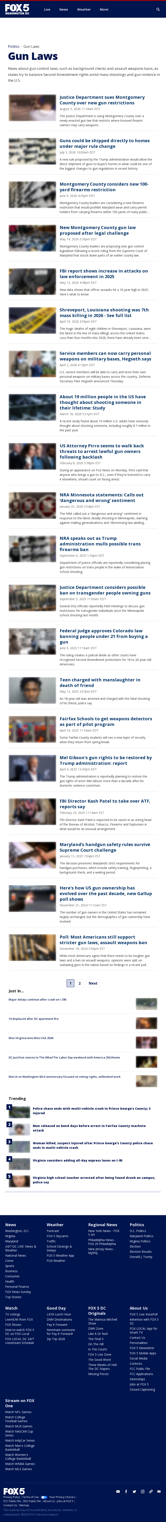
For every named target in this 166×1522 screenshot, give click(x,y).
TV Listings (12, 1314)
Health (9, 1281)
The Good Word (99, 1360)
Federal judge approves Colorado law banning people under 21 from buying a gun (104, 636)
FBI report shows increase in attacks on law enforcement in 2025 (104, 273)
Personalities (139, 1343)
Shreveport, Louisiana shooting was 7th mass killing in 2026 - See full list (104, 312)
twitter (134, 1491)
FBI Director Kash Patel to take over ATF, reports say (105, 804)
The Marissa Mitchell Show (102, 1321)
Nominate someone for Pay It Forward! (61, 1332)
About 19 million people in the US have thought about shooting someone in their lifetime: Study (103, 402)
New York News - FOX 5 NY (103, 1233)
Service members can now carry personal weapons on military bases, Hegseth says (105, 356)
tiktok (150, 1491)
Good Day (56, 1308)
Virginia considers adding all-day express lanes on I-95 (77, 1160)
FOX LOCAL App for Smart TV (143, 1330)
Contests (136, 1363)
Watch (11, 1308)
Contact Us (137, 1338)
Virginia (10, 1236)
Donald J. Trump (141, 1257)
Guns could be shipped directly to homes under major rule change (105, 143)
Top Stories (13, 1297)
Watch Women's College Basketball (18, 1457)
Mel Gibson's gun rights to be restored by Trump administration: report (106, 760)
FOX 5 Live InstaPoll (144, 1314)
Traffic (51, 1241)
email (159, 1491)
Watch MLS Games (18, 1469)
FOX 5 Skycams (57, 1236)
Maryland (11, 1241)
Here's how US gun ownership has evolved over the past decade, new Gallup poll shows (106, 893)
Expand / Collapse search (158, 9)
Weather (55, 1224)
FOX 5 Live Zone (99, 1354)
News (10, 1224)
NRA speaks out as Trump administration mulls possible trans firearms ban (100, 543)
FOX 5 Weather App (60, 1255)
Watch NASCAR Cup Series (19, 1433)
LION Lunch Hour (59, 1314)
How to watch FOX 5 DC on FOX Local (19, 1332)
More (104, 9)
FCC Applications (141, 1374)
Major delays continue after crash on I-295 (37, 999)
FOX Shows (13, 1325)
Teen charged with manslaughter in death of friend (100, 682)
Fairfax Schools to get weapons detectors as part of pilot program (106, 721)
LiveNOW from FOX (19, 1319)
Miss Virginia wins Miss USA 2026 (31, 1038)
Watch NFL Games (18, 1412)
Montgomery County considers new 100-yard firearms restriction (104, 187)
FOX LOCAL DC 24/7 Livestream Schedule (19, 1341)
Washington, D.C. (17, 1231)
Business (11, 1271)
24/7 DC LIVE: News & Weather (20, 1248)
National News (15, 1255)
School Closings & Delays (59, 1248)
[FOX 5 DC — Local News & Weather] (19, 9)
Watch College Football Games (16, 1419)
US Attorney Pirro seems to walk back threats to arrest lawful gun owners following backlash (102, 451)
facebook (126, 1491)
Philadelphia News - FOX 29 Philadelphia (102, 1242)
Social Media (138, 1358)
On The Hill (96, 1344)
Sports (9, 1266)
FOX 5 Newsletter (142, 1348)
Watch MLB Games (18, 1426)
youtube (118, 1491)
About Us (139, 1308)
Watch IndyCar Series (20, 1440)
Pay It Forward (57, 1325)
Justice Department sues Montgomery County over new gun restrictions (102, 100)
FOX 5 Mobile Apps (143, 1353)
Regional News (102, 1224)
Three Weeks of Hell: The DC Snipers (102, 1367)
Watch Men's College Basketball (20, 1448)
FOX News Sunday (18, 1292)
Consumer (12, 1276)
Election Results (141, 1251)
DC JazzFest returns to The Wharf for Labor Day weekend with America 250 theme (64, 1057)
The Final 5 (96, 1339)
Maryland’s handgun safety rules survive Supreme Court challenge (105, 847)
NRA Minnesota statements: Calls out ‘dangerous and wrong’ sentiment (102, 497)
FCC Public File (140, 1369)
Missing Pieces (98, 1374)
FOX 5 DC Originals (97, 1310)
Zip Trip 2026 (56, 1339)
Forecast (53, 1231)
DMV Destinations (59, 1319)
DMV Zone (95, 1328)
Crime (9, 1261)
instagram (142, 1491)
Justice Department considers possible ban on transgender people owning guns (105, 590)
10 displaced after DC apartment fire (34, 1019)
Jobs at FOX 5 (139, 1384)
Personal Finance (17, 1287)
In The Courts (97, 1349)
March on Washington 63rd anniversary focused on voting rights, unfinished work (64, 1077)
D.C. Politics (138, 1231)
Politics (13, 46)
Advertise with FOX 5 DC (144, 1321)
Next (93, 983)
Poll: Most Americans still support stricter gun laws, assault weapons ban (103, 939)
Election (135, 1246)
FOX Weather (56, 1261)
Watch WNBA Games (20, 1464)
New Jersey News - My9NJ (101, 1251)
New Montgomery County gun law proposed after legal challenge (98, 230)
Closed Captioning (142, 1389)
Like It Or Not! (98, 1334)
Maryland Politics (141, 1236)
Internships (137, 1379)
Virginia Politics (140, 1241)
